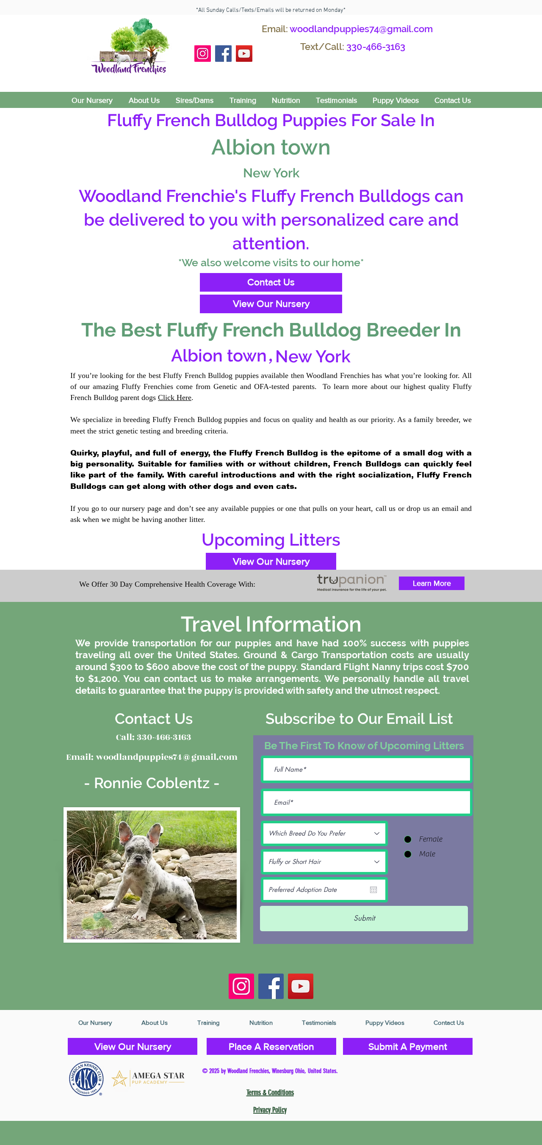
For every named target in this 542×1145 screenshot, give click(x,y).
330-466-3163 (375, 46)
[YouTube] (244, 53)
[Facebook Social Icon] (223, 53)
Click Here (174, 397)
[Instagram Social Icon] (202, 53)
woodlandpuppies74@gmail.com (361, 28)
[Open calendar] (373, 889)
